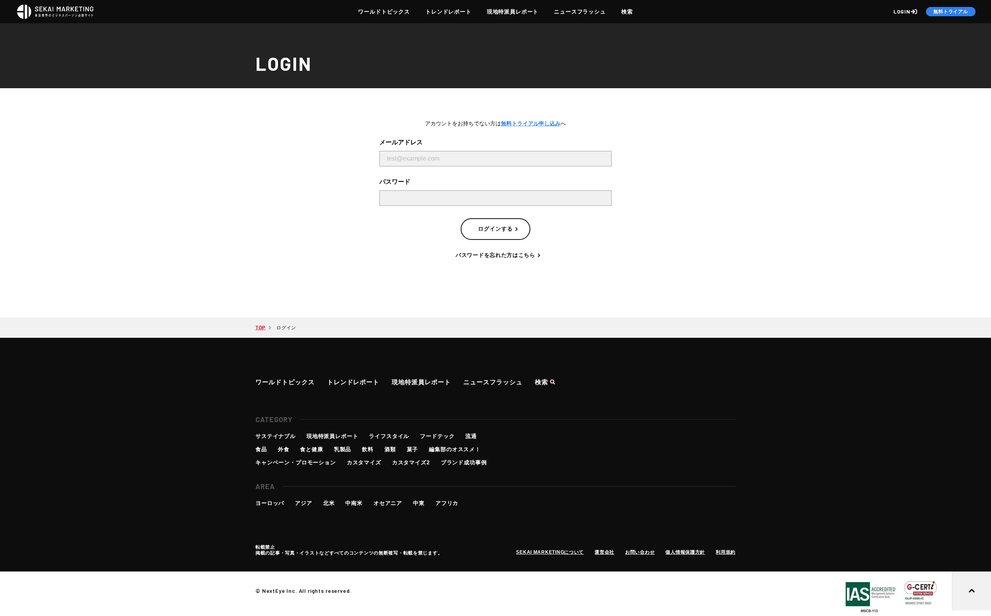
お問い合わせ (640, 552)
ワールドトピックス (384, 11)
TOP (260, 327)
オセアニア (388, 503)
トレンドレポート (448, 11)
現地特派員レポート (513, 11)
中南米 (354, 503)
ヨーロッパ (269, 503)
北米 (329, 503)
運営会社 (604, 552)
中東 (419, 503)
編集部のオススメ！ (455, 449)
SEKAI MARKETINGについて (550, 552)
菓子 (412, 449)
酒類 (390, 449)
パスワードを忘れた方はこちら (495, 255)
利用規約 (726, 552)
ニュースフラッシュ (580, 11)
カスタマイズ (364, 462)
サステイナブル (275, 436)
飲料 (368, 449)
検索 (627, 11)
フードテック (437, 436)
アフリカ (446, 503)
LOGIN (901, 11)
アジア (303, 503)
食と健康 (311, 449)
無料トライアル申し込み (531, 123)
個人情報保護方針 (685, 552)
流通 (471, 436)
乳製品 (342, 449)
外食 (284, 449)
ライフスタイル (389, 436)
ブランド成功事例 (464, 462)
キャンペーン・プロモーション (295, 462)
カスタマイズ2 (411, 462)
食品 (261, 449)
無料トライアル (950, 11)
